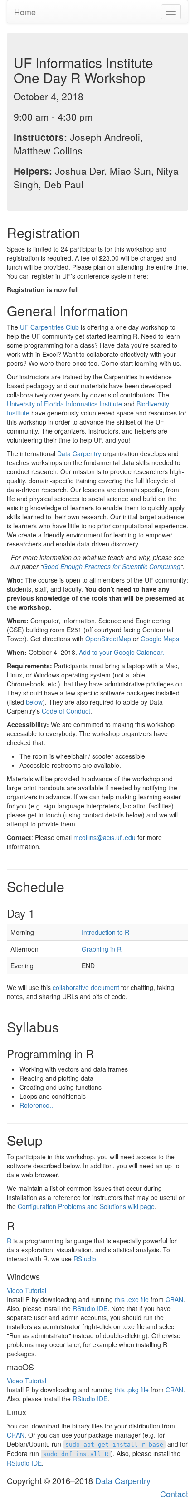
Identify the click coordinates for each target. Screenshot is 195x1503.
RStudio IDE (90, 1308)
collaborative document (86, 987)
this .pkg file (132, 1389)
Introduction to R (105, 932)
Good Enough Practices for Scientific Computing (111, 566)
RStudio (84, 1258)
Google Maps (160, 638)
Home (25, 12)
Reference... (37, 1105)
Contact (174, 1493)
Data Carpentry (79, 453)
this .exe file (132, 1299)
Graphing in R (102, 948)
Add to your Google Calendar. (121, 652)
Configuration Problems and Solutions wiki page (86, 1206)
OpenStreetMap (108, 638)
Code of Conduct (66, 710)
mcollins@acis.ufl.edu (104, 837)
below (34, 701)
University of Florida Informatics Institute (64, 403)
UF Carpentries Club (49, 326)
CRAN (174, 1299)
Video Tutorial (26, 1290)
